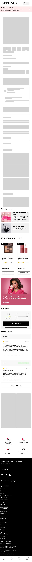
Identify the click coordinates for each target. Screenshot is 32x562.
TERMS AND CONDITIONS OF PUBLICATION (16, 327)
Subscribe (5, 469)
